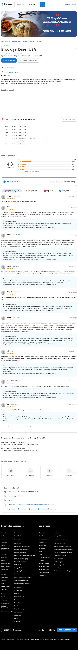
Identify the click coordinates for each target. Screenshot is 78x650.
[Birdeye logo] (7, 4)
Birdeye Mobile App (7, 611)
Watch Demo (43, 542)
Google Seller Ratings (5, 549)
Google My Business (20, 571)
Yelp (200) (49, 191)
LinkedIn (42, 509)
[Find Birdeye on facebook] (36, 630)
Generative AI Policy (51, 639)
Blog (40, 551)
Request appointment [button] (15, 496)
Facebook (23, 509)
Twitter (33, 509)
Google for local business (22, 546)
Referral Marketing (20, 562)
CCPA (42, 639)
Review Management (21, 549)
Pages (3, 545)
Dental (16, 594)
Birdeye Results (44, 569)
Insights (3, 583)
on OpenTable (16, 196)
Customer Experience (21, 580)
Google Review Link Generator (63, 552)
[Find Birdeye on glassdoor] (54, 630)
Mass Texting (5, 567)
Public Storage (18, 612)
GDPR (32, 639)
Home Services (19, 603)
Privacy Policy (19, 639)
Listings (3, 536)
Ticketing (4, 589)
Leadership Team (44, 539)
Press (40, 554)
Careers (41, 560)
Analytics (4, 600)
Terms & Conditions (7, 639)
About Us (42, 536)
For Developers (58, 562)
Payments (4, 570)
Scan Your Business (60, 556)
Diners (25, 41)
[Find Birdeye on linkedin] (43, 630)
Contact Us (42, 575)
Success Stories (44, 563)
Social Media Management (22, 583)
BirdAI (3, 597)
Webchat (4, 557)
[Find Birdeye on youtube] (50, 630)
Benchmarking (5, 586)
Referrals (4, 542)
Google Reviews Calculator (62, 546)
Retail (16, 618)
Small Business (19, 536)
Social (3, 560)
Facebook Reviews (20, 574)
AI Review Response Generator (63, 549)
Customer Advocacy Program (63, 571)
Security (27, 639)
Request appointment (29, 60)
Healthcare (17, 600)
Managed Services (59, 536)
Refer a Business (59, 568)
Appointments (5, 563)
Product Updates (44, 557)
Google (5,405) (33, 191)
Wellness (17, 621)
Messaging (4, 577)
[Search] (42, 4)
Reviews (3, 539)
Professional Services (60, 539)
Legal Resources (44, 572)
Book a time (43, 545)
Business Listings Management (24, 577)
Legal (16, 606)
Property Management (21, 609)
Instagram (53, 509)
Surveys (3, 580)
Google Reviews (19, 568)
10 (33, 427)
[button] (36, 426)
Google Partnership (4, 607)
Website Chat (18, 565)
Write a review (70, 4)
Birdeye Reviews (44, 566)
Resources (42, 548)
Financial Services (19, 597)
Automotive (18, 591)
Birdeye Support (59, 565)
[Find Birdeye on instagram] (46, 630)
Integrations (5, 603)
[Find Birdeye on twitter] (39, 630)
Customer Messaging (21, 559)
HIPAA (37, 639)
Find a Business (58, 559)
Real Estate (17, 615)
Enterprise (17, 539)
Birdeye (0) (65, 191)
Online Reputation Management (24, 556)
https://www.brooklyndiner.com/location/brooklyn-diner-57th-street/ (31, 504)
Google (13, 509)
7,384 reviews (18, 53)
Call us (10, 500)
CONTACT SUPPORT (67, 630)
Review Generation (20, 552)
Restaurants (16, 41)
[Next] (74, 472)
